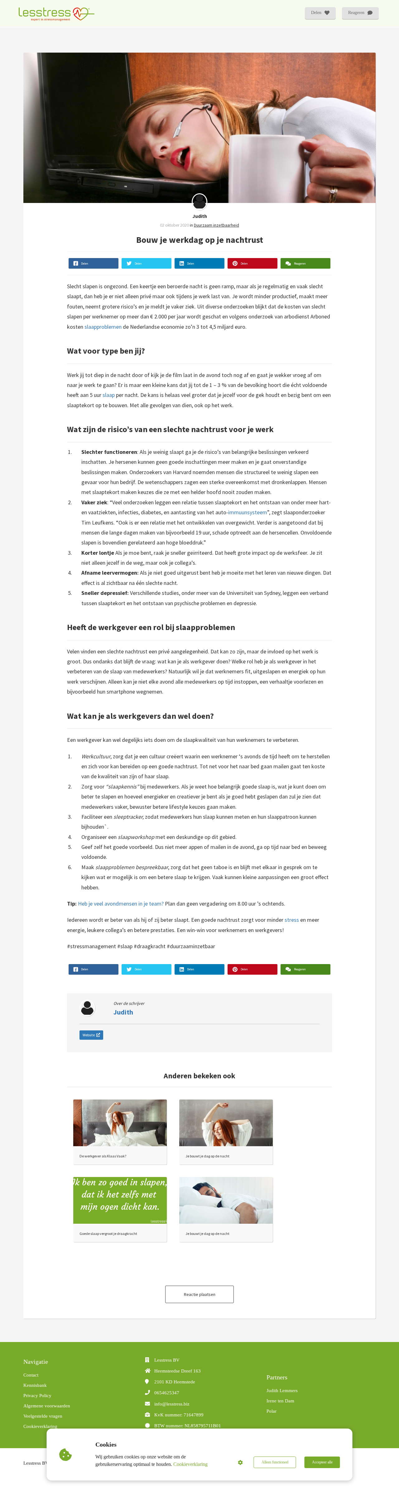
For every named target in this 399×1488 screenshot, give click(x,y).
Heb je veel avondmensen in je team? (121, 903)
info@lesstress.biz (172, 1403)
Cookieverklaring (190, 1464)
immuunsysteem (247, 512)
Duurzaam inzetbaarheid (216, 225)
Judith (199, 216)
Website (89, 1035)
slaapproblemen (103, 326)
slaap (109, 394)
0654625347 (166, 1392)
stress (292, 919)
